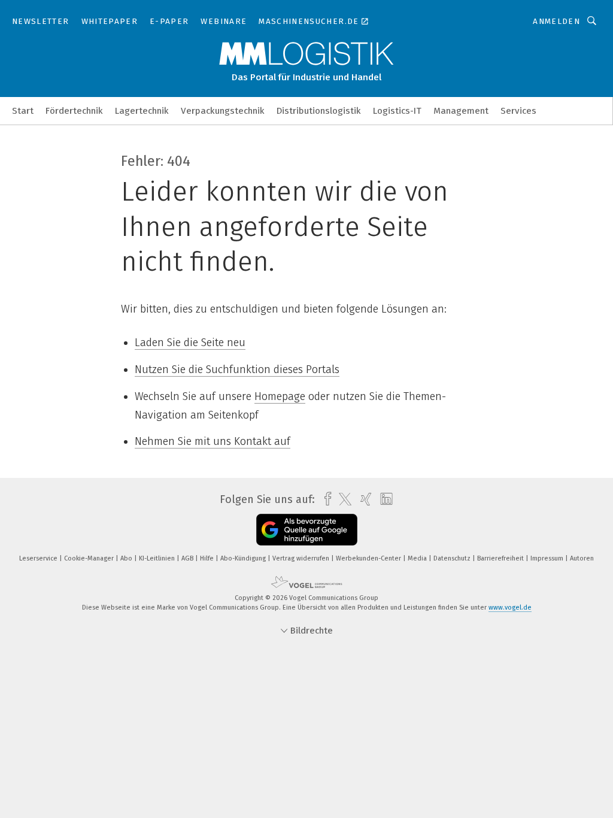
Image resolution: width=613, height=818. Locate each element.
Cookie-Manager (90, 558)
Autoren (582, 558)
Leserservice (39, 558)
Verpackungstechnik (223, 110)
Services (518, 110)
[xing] (363, 499)
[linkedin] (383, 499)
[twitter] (342, 499)
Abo (127, 558)
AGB (188, 558)
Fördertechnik (74, 110)
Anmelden (556, 21)
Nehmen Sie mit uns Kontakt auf (212, 441)
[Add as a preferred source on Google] (306, 530)
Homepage (279, 396)
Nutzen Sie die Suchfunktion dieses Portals (237, 369)
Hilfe (208, 558)
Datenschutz (452, 558)
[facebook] (324, 499)
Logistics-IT (397, 110)
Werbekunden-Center (369, 558)
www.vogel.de (510, 607)
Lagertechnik (142, 110)
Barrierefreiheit (501, 558)
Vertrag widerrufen (301, 558)
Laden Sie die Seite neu (190, 342)
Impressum (547, 558)
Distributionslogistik (319, 110)
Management (460, 110)
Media (418, 558)
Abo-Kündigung (244, 558)
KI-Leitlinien (158, 558)
